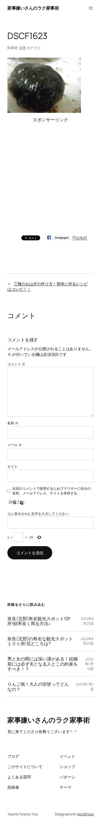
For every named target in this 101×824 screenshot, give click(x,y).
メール (14, 444)
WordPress (85, 814)
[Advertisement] (50, 173)
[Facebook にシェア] (49, 237)
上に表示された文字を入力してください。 (39, 513)
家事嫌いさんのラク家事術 (33, 8)
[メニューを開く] (91, 8)
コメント (16, 364)
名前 (12, 423)
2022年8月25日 (87, 621)
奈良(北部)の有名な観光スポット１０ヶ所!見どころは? (40, 641)
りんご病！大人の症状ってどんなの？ (38, 687)
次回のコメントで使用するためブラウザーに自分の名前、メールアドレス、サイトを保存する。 (51, 491)
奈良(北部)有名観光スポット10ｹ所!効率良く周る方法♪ (38, 621)
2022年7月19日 (89, 664)
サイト (12, 466)
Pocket (80, 237)
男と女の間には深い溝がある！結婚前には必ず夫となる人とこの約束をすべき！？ (42, 663)
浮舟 (22, 47)
